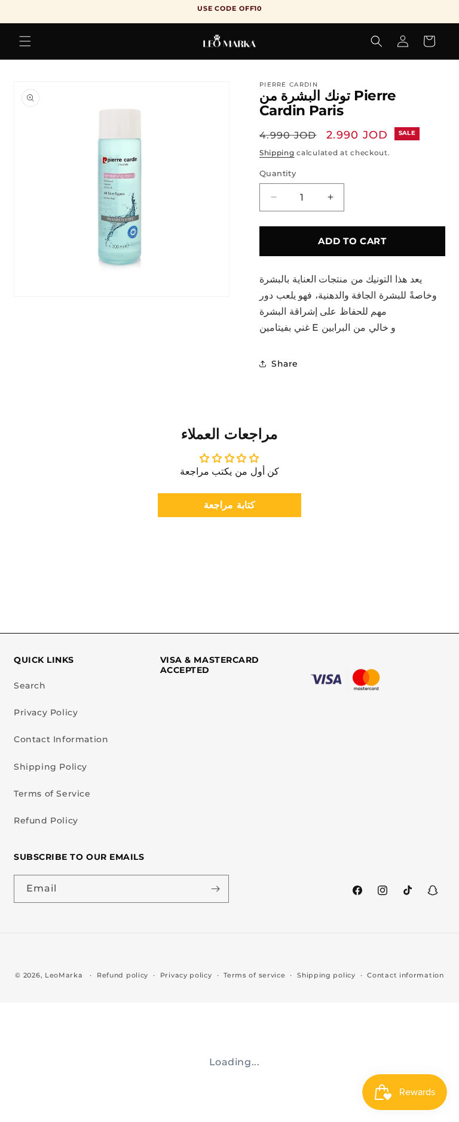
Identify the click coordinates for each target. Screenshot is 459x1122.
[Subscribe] (215, 889)
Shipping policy (326, 975)
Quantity (277, 173)
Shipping (277, 152)
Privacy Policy (46, 712)
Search (30, 685)
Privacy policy (186, 975)
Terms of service (254, 975)
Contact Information (61, 739)
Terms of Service (52, 793)
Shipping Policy (50, 766)
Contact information (405, 975)
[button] (25, 41)
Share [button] (284, 363)
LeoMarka (64, 975)
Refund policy (122, 975)
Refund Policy (46, 820)
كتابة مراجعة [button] (229, 505)
